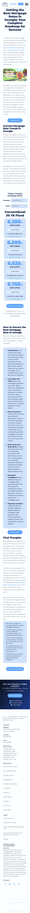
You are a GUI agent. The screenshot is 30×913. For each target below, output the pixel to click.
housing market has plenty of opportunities (14, 584)
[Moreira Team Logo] (5, 4)
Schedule (21, 4)
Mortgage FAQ (7, 779)
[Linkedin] (10, 884)
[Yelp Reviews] (22, 903)
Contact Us (6, 792)
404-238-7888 (5, 5)
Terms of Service (8, 818)
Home (4, 716)
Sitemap (5, 839)
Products (6, 200)
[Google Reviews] (13, 904)
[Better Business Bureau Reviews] (8, 904)
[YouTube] (14, 884)
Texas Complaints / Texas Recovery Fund (13, 827)
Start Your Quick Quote (15, 669)
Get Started (15, 120)
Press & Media (7, 797)
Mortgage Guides (8, 775)
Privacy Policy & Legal (9, 822)
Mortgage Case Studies (10, 784)
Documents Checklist (9, 771)
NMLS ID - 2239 (21, 911)
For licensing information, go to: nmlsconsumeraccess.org (13, 833)
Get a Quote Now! (15, 695)
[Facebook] (5, 884)
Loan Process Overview (10, 766)
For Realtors (6, 788)
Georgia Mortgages (13, 716)
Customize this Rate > (15, 236)
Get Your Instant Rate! (15, 306)
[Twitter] (18, 884)
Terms (8, 206)
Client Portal (7, 805)
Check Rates (13, 4)
